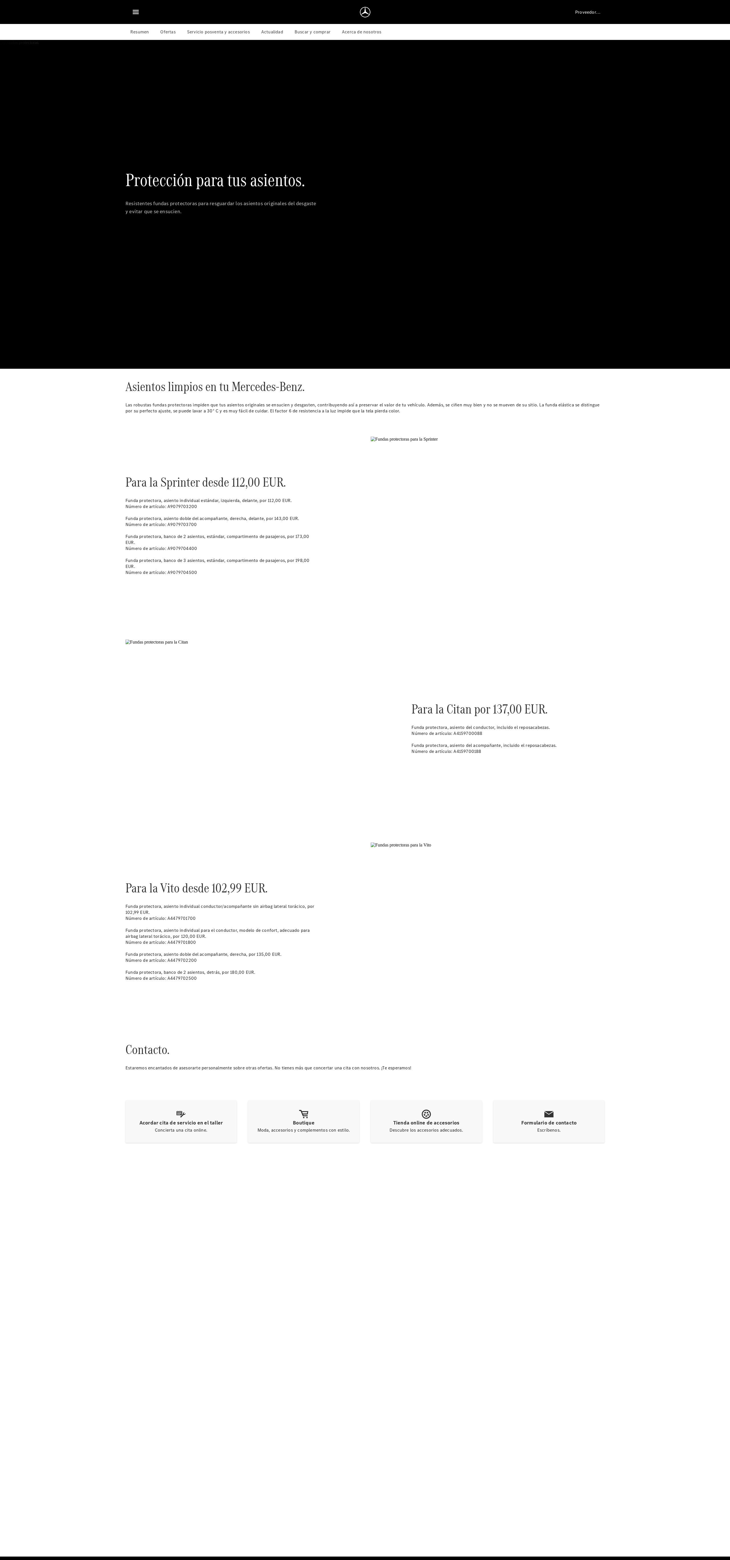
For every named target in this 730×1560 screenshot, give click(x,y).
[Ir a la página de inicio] (365, 12)
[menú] (135, 12)
